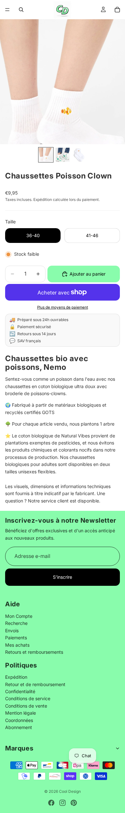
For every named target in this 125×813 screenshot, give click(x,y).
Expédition (16, 677)
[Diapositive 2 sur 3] (62, 155)
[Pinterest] (74, 803)
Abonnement (18, 727)
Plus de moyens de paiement (62, 307)
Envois (12, 630)
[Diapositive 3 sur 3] (79, 155)
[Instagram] (62, 803)
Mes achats (17, 645)
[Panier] (117, 10)
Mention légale (20, 713)
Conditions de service (27, 698)
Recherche (16, 623)
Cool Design (70, 791)
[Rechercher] (21, 10)
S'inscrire (62, 577)
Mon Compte (18, 616)
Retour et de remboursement (35, 684)
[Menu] (7, 9)
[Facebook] (51, 803)
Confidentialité (20, 691)
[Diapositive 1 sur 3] (46, 155)
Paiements (16, 638)
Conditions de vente (26, 706)
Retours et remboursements (34, 652)
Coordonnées (19, 720)
